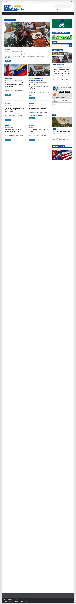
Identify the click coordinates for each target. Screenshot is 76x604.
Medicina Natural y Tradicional (35, 80)
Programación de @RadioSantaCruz (64, 9)
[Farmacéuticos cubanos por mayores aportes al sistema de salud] (39, 70)
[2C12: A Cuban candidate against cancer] (62, 122)
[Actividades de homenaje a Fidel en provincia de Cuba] (27, 34)
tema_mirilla (8, 125)
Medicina (41, 78)
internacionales (8, 78)
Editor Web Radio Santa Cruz (17, 51)
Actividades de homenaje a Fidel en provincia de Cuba (23, 54)
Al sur (9, 13)
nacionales (15, 13)
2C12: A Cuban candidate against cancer (61, 132)
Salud (42, 80)
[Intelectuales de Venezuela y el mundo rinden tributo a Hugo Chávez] (15, 70)
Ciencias (37, 78)
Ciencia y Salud (23, 13)
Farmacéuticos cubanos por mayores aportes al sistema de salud (38, 87)
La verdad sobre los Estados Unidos (38, 130)
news (54, 128)
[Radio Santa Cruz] (5, 13)
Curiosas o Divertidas (33, 13)
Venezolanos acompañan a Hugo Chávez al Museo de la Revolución (14, 110)
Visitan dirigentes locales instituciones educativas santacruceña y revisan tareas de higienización (61, 70)
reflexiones (31, 103)
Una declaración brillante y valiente (38, 109)
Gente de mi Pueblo (60, 64)
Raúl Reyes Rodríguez (64, 75)
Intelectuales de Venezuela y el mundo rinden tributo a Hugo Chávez (15, 84)
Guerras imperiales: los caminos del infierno (13, 130)
